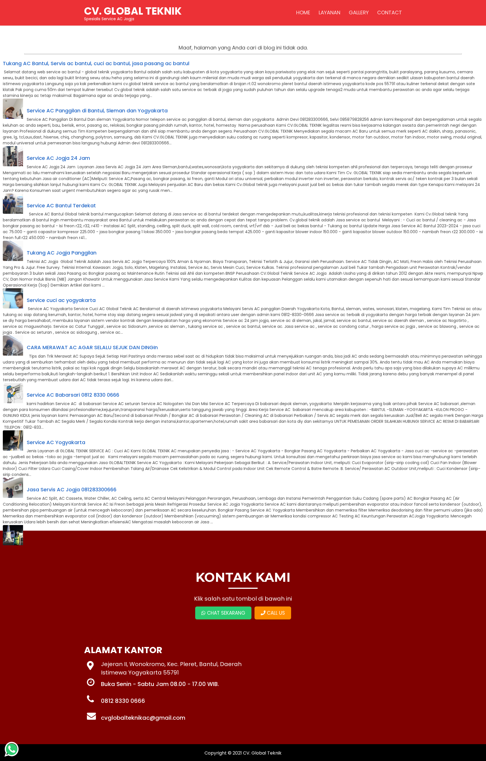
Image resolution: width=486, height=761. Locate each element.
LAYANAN (329, 12)
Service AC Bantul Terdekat (61, 205)
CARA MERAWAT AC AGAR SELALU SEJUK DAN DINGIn (92, 347)
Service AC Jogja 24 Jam (58, 158)
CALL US (275, 613)
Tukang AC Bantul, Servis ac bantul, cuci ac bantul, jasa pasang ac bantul (96, 63)
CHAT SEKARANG (225, 613)
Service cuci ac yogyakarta (61, 300)
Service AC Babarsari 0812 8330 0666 (73, 394)
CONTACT (389, 12)
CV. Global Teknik (262, 753)
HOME (303, 12)
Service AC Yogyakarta (56, 442)
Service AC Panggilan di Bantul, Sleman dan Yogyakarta (97, 110)
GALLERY (359, 12)
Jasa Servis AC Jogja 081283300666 (71, 489)
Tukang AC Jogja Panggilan (61, 252)
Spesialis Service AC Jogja (133, 13)
